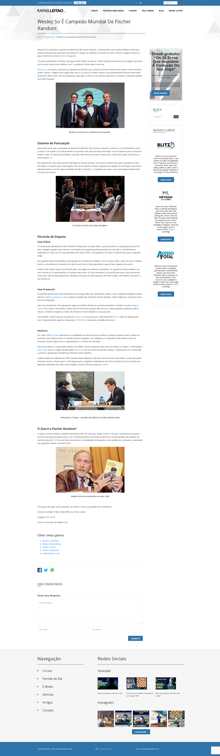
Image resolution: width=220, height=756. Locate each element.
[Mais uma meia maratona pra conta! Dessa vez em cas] (158, 719)
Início (39, 37)
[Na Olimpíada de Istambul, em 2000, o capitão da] (123, 719)
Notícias (48, 694)
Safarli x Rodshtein (51, 550)
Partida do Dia (49, 37)
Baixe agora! (160, 93)
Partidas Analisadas (113, 10)
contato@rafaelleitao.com (149, 749)
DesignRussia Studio (105, 749)
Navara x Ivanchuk (50, 540)
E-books (133, 10)
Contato (48, 710)
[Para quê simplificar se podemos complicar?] (176, 719)
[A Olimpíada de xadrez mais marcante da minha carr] (106, 719)
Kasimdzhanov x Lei (51, 553)
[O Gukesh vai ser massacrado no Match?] (141, 719)
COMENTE (135, 638)
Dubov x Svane (49, 547)
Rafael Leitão (176, 10)
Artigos (48, 702)
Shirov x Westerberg (52, 544)
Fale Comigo (148, 10)
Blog (161, 10)
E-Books (48, 686)
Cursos (94, 10)
